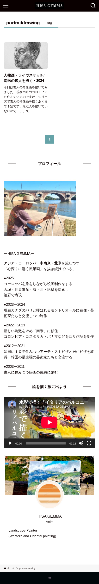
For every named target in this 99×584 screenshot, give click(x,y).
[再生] (10, 443)
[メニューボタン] (6, 6)
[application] (49, 422)
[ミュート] (81, 443)
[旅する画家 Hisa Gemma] (49, 6)
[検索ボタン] (93, 6)
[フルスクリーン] (89, 443)
